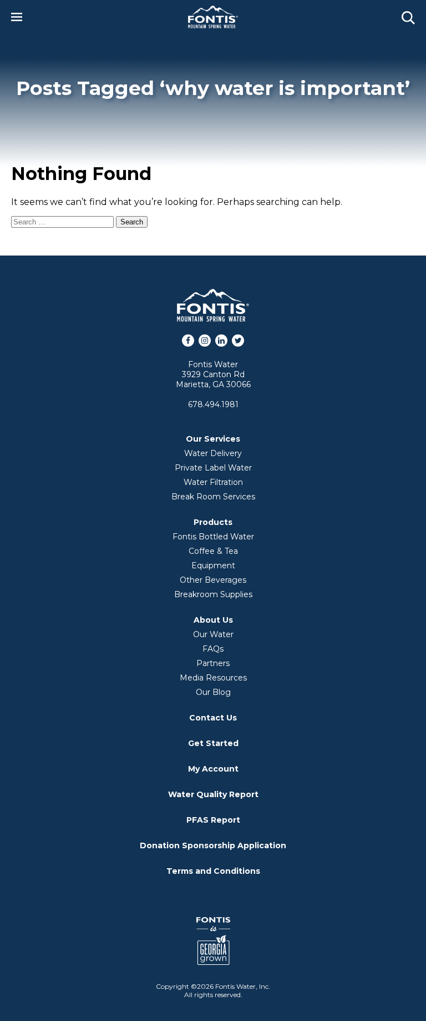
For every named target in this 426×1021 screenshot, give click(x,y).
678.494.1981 (213, 404)
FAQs (213, 649)
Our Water (213, 634)
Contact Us (213, 718)
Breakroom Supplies (213, 594)
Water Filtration (213, 482)
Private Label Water (213, 468)
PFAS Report (213, 820)
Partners (213, 663)
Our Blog (213, 692)
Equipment (213, 565)
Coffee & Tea (213, 551)
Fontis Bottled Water (213, 537)
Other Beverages (213, 580)
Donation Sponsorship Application (213, 845)
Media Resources (213, 678)
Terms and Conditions (213, 871)
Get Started (213, 743)
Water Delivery (213, 453)
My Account (213, 769)
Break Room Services (213, 497)
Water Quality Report (213, 794)
